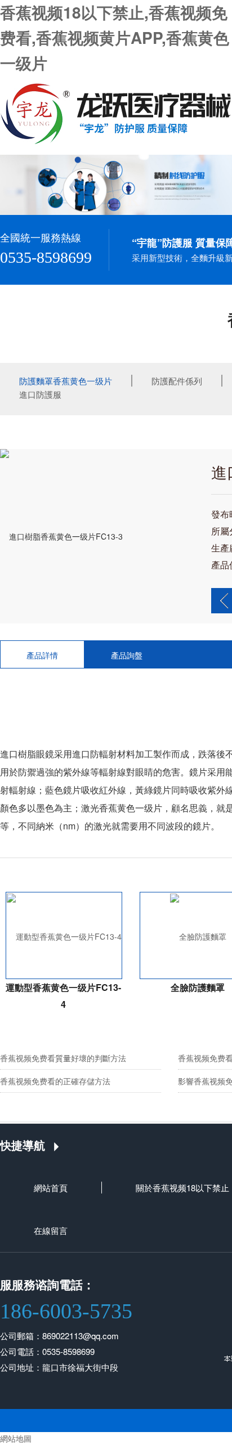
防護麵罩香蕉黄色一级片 (65, 381)
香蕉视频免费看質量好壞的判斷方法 (63, 1057)
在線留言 (51, 1230)
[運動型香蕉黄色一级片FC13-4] (64, 935)
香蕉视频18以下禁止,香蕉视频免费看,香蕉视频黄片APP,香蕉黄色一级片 (114, 37)
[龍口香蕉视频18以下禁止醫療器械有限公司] (115, 112)
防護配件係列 (176, 381)
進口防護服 (40, 394)
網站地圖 (16, 1438)
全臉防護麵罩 (198, 987)
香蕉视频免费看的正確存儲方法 (55, 1081)
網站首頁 (51, 1187)
